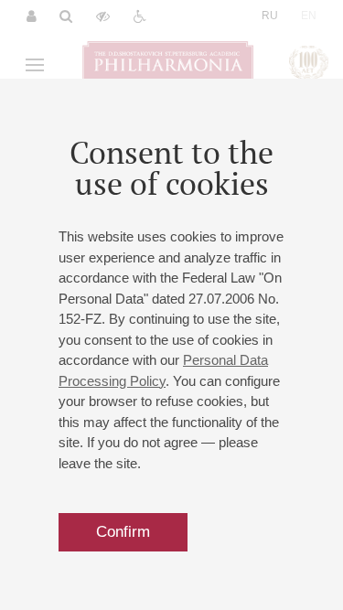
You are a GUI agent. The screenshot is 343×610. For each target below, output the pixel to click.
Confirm (123, 531)
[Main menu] (35, 65)
